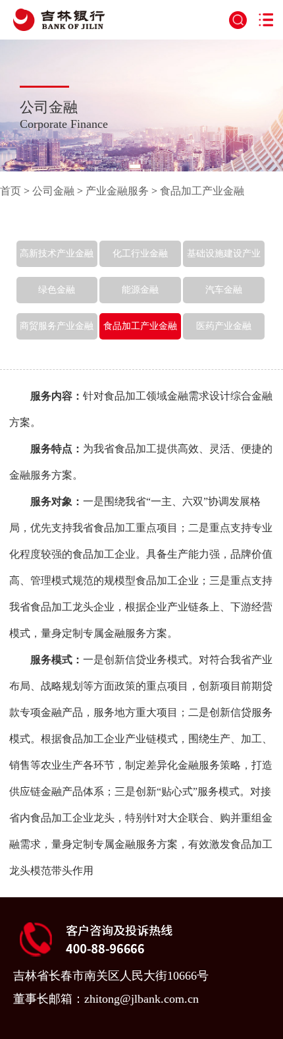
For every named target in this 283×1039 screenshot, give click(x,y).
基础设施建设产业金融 (224, 267)
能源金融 (140, 290)
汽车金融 (223, 290)
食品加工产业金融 (202, 190)
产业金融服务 (117, 190)
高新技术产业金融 (56, 253)
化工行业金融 (140, 253)
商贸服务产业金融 (56, 326)
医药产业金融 (223, 326)
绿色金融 (56, 290)
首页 (10, 190)
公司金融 (53, 190)
